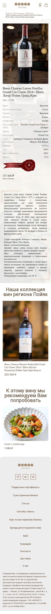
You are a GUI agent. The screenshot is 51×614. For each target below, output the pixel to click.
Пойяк (45, 121)
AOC (46, 153)
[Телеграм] (18, 477)
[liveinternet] (6, 612)
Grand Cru (43, 135)
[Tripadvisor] (33, 477)
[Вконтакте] (25, 477)
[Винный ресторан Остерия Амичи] (22, 5)
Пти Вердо (43, 142)
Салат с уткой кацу (14, 444)
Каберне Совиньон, (23, 139)
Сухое (45, 109)
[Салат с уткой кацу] (25, 424)
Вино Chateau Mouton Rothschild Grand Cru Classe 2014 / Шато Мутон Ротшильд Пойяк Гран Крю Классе (24, 367)
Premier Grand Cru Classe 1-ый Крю (34, 126)
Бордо (45, 117)
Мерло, (33, 142)
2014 (45, 149)
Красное (44, 105)
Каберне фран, (41, 139)
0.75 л (45, 145)
